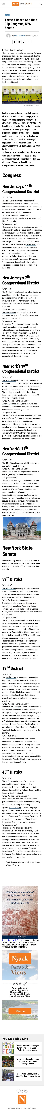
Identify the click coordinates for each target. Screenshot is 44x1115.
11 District (11, 463)
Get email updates (30, 1108)
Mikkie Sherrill (8, 218)
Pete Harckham (8, 799)
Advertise (19, 1108)
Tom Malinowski (9, 312)
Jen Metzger (15, 707)
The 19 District (9, 380)
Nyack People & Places (12, 940)
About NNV (11, 1108)
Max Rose (6, 472)
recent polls (31, 244)
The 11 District (9, 201)
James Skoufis (25, 603)
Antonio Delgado (9, 404)
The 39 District (9, 588)
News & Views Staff (19, 36)
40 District (11, 781)
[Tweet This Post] (19, 42)
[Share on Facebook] (14, 42)
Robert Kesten (15, 807)
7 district (10, 292)
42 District (11, 677)
